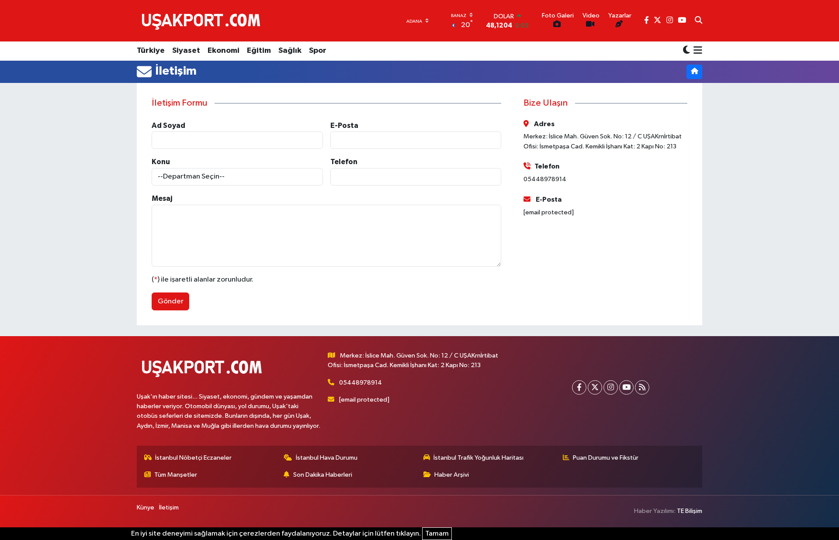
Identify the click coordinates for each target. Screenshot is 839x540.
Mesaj (162, 198)
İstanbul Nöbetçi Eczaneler (193, 457)
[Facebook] (579, 387)
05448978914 (360, 382)
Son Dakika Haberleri (322, 474)
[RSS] (642, 387)
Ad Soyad (168, 125)
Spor (317, 51)
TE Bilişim (689, 511)
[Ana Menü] (696, 51)
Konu (161, 161)
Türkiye (151, 51)
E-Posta (344, 125)
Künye (145, 507)
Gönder (171, 301)
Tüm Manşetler (175, 474)
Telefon (343, 161)
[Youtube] (626, 387)
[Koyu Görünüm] (686, 51)
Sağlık (290, 51)
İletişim (169, 507)
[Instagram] (610, 387)
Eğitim (259, 51)
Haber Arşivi (451, 474)
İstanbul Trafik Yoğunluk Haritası (478, 457)
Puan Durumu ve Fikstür (605, 457)
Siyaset (186, 51)
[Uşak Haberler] (203, 20)
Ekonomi (223, 51)
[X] (595, 387)
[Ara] (698, 21)
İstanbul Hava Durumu (326, 457)
